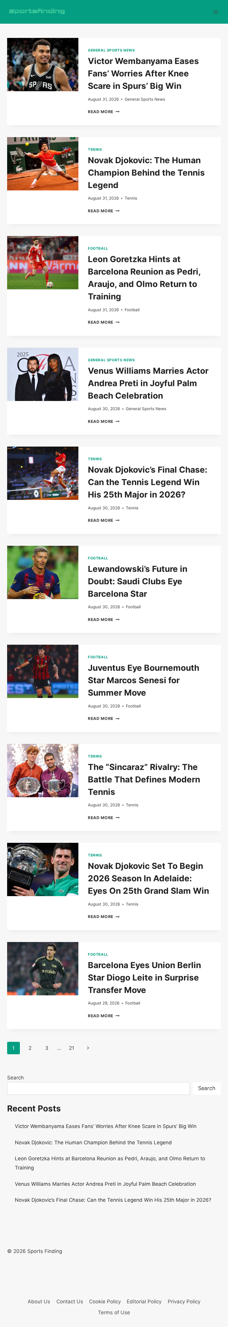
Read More (104, 111)
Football (98, 248)
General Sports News (111, 50)
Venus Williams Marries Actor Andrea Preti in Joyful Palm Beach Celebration (148, 383)
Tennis (95, 149)
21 (71, 1048)
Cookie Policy (105, 1301)
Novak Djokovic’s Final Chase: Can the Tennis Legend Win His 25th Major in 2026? (147, 482)
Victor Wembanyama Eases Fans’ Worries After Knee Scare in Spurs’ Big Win (143, 73)
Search (15, 1078)
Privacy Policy (184, 1301)
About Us (39, 1301)
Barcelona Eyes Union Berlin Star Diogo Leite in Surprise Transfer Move (144, 977)
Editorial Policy (144, 1301)
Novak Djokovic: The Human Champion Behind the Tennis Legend (146, 172)
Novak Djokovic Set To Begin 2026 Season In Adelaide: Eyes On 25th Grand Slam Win (148, 878)
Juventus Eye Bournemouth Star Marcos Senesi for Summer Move (143, 680)
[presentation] (42, 64)
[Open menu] (215, 11)
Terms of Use (114, 1312)
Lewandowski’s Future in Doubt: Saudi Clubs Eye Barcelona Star (137, 581)
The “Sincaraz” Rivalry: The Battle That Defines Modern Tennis (144, 779)
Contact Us (69, 1301)
